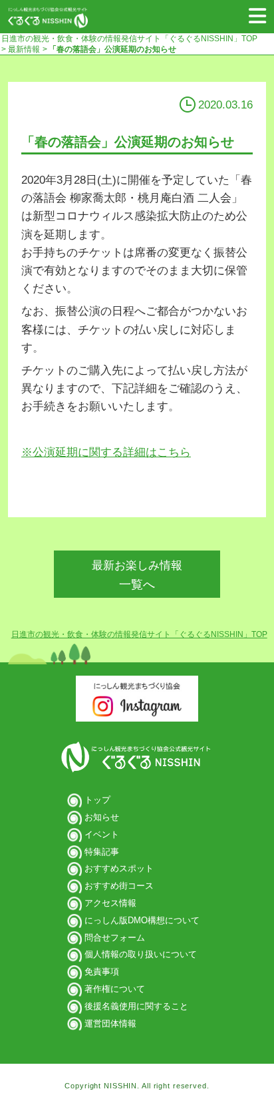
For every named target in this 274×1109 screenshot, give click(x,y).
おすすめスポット (119, 868)
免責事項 (101, 972)
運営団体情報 (110, 1023)
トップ (97, 800)
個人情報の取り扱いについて (140, 954)
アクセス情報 (110, 903)
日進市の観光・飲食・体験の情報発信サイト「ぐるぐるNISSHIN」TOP (129, 38)
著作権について (114, 989)
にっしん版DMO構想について (142, 920)
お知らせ (101, 817)
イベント (101, 834)
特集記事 (101, 852)
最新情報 (23, 49)
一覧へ (137, 575)
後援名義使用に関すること (136, 1006)
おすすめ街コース (119, 886)
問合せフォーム (114, 938)
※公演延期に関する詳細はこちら (106, 452)
